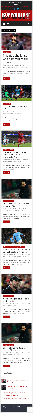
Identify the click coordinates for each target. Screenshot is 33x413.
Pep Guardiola (23, 210)
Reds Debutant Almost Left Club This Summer (14, 6)
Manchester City (15, 67)
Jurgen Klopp (7, 67)
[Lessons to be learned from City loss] (16, 86)
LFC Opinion (7, 52)
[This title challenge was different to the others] (16, 34)
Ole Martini (16, 65)
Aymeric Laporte (8, 256)
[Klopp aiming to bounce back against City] (16, 275)
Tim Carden (17, 159)
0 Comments (24, 65)
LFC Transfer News (8, 247)
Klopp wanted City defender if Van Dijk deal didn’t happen (16, 250)
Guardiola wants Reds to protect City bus (14, 348)
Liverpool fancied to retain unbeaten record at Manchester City (15, 154)
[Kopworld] (3, 23)
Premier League (24, 67)
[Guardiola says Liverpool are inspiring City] (16, 180)
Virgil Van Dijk (25, 256)
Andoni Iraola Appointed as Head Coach (14, 393)
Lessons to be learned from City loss (15, 107)
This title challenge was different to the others (16, 59)
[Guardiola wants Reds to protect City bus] (16, 324)
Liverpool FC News (8, 149)
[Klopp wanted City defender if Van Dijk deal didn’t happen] (16, 229)
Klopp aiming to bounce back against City (16, 299)
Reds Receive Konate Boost (11, 395)
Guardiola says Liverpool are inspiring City (16, 204)
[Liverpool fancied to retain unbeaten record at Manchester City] (16, 132)
